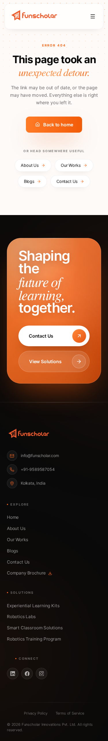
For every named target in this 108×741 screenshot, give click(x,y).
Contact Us (67, 181)
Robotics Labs (21, 616)
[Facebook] (27, 673)
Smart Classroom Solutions (35, 627)
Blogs (29, 181)
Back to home (58, 124)
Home (13, 517)
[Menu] (92, 16)
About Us (30, 165)
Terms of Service (70, 713)
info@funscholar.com (40, 455)
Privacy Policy (36, 713)
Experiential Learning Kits (33, 605)
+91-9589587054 (38, 469)
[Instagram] (41, 673)
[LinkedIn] (12, 673)
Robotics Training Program (34, 639)
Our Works (71, 165)
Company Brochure (26, 573)
